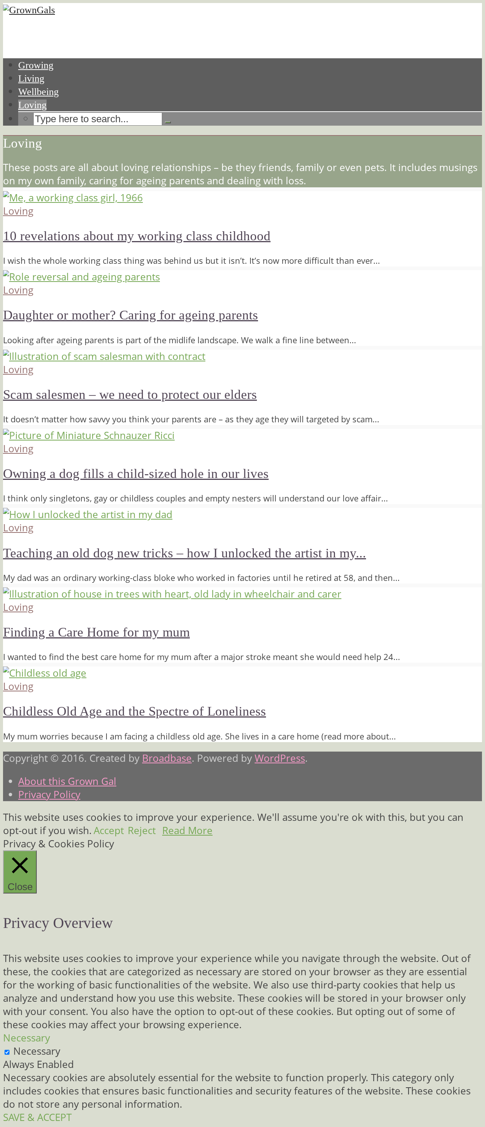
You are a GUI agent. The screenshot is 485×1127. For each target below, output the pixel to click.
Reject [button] (142, 830)
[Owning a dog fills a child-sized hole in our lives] (89, 435)
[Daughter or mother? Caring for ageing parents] (81, 276)
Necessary (36, 1051)
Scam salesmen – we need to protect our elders (130, 394)
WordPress (280, 758)
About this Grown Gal (67, 781)
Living (31, 78)
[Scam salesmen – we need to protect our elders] (104, 356)
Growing (35, 65)
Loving (32, 105)
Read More (187, 830)
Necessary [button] (26, 1037)
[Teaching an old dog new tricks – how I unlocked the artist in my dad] (87, 514)
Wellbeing (38, 91)
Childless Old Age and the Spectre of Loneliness (134, 711)
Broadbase (167, 758)
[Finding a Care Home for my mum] (172, 594)
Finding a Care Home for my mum (96, 632)
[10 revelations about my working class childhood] (73, 197)
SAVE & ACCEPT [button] (37, 1117)
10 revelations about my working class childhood (137, 236)
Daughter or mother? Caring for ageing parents (130, 315)
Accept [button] (109, 830)
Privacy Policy (49, 794)
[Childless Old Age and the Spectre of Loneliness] (44, 673)
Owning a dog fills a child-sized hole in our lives (136, 473)
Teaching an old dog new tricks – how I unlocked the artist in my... (184, 553)
